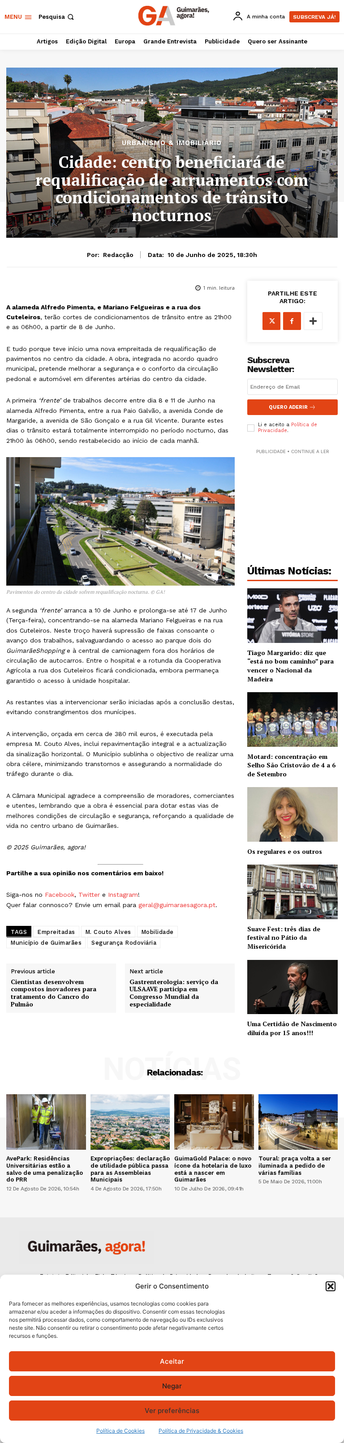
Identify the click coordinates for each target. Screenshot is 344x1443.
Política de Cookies (120, 1430)
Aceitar (172, 1361)
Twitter (89, 894)
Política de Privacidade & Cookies (201, 1430)
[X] (271, 321)
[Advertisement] (292, 501)
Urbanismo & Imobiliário (172, 143)
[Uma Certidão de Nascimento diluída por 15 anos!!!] (292, 987)
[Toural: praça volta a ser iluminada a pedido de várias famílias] (298, 1122)
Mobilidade (157, 932)
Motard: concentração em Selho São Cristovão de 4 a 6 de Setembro (291, 765)
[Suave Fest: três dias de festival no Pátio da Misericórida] (292, 892)
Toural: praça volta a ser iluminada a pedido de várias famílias (294, 1165)
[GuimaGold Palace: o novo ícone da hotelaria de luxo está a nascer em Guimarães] (214, 1122)
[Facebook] (292, 321)
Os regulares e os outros (284, 851)
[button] (330, 1286)
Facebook (59, 894)
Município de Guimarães (46, 942)
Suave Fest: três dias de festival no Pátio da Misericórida (283, 938)
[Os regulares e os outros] (292, 814)
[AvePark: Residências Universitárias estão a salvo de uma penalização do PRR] (46, 1122)
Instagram (123, 894)
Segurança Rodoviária (123, 942)
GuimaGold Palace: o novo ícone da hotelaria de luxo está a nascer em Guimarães (212, 1169)
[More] (313, 321)
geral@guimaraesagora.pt (176, 904)
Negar (172, 1386)
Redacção (118, 254)
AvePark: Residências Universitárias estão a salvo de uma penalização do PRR (44, 1169)
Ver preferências (172, 1410)
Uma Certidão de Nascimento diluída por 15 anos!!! (292, 1028)
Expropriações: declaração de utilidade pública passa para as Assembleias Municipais (130, 1169)
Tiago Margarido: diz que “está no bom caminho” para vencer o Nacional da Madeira (290, 665)
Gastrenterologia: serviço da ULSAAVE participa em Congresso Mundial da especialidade (173, 993)
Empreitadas (56, 932)
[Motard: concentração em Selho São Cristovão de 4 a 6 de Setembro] (292, 719)
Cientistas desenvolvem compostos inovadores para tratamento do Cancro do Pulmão (53, 993)
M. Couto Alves (108, 932)
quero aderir (288, 407)
